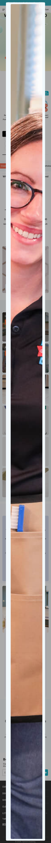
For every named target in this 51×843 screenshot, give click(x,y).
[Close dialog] (41, 5)
